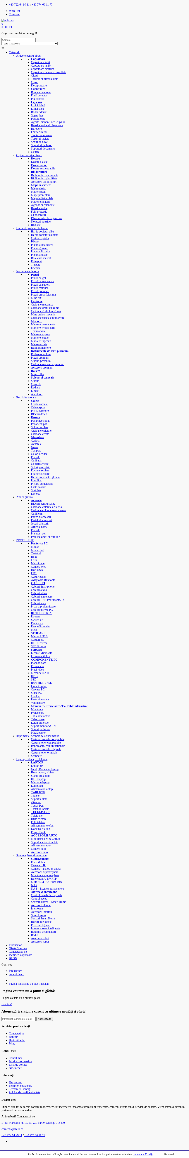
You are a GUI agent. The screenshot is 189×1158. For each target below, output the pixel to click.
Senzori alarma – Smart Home (48, 901)
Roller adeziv (39, 112)
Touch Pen (37, 805)
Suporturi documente (43, 148)
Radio (34, 935)
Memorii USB (39, 636)
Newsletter (15, 1068)
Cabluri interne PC (42, 609)
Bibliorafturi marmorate (44, 175)
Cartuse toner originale (44, 752)
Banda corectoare (41, 92)
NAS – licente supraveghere (47, 888)
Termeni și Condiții (143, 1154)
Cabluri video (39, 593)
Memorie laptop (40, 782)
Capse (34, 82)
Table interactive (40, 716)
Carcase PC (38, 689)
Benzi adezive (39, 208)
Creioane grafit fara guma (46, 311)
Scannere (36, 755)
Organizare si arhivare (29, 155)
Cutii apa (36, 460)
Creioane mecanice (42, 304)
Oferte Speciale (18, 948)
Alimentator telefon (42, 825)
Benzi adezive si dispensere (47, 125)
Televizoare (37, 719)
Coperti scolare (40, 463)
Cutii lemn (37, 513)
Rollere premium (41, 354)
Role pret (36, 261)
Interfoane (37, 908)
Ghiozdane (37, 437)
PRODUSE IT (25, 540)
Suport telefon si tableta (44, 842)
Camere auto (38, 848)
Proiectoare (37, 712)
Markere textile (40, 337)
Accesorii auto (39, 852)
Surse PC (36, 692)
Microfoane (37, 563)
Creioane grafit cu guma (45, 307)
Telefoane (36, 815)
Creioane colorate (41, 430)
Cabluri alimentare (41, 596)
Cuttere (35, 151)
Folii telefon (38, 822)
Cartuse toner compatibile (46, 742)
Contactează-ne (18, 951)
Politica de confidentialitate (24, 1092)
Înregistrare (15, 970)
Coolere (35, 696)
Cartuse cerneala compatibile (47, 739)
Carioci (35, 440)
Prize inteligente (40, 925)
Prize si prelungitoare (43, 606)
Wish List (14, 10)
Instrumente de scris (27, 271)
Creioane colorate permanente (48, 510)
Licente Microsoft (41, 652)
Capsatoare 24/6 (40, 62)
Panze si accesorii (41, 516)
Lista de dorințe (18, 1064)
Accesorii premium (42, 367)
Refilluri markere (41, 347)
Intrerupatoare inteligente (45, 928)
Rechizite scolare (26, 397)
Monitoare (37, 709)
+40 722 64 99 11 (19, 4)
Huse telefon (38, 818)
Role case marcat (41, 258)
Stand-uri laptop (40, 775)
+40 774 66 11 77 (42, 4)
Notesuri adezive (41, 221)
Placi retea (37, 623)
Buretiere (36, 128)
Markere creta (39, 344)
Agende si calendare (43, 204)
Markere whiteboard (43, 327)
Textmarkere (38, 331)
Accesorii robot (40, 941)
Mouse (35, 546)
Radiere (35, 387)
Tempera (36, 450)
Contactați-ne (16, 1033)
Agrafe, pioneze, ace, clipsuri (48, 122)
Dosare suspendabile (43, 168)
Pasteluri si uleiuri (41, 520)
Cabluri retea (38, 603)
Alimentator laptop (42, 789)
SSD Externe (38, 646)
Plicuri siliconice (40, 251)
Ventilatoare (38, 702)
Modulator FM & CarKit (45, 838)
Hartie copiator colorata (44, 234)
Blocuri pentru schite (43, 503)
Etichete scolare (40, 470)
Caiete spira (38, 407)
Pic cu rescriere (40, 410)
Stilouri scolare (39, 427)
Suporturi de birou (41, 145)
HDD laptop (38, 779)
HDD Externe (39, 643)
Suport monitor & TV (43, 726)
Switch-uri (37, 619)
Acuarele (36, 443)
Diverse (35, 493)
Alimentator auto (41, 845)
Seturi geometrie (40, 467)
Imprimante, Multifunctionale (48, 745)
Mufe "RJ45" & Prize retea (47, 881)
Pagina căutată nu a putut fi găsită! (29, 983)
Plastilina (36, 480)
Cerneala (36, 384)
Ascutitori (36, 394)
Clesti (34, 75)
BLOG (13, 958)
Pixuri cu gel (38, 277)
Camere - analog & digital (46, 868)
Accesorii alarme (41, 905)
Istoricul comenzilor (20, 1061)
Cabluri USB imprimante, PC (48, 599)
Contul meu (16, 1058)
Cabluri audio (39, 589)
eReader (36, 802)
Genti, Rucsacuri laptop (45, 769)
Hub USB (37, 570)
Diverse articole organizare (46, 218)
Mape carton (38, 191)
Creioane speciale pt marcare (47, 317)
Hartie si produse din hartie (32, 228)
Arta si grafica (24, 497)
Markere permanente (43, 324)
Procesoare (37, 666)
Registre (36, 224)
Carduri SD (37, 639)
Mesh (34, 629)
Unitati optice (39, 686)
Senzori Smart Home (43, 918)
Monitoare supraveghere (45, 875)
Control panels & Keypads (46, 895)
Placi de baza (38, 662)
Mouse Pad (37, 550)
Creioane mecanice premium (47, 364)
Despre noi (15, 1082)
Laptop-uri (37, 765)
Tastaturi (36, 553)
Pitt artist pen (38, 533)
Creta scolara (38, 487)
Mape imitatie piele (42, 198)
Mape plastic (38, 188)
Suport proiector (40, 729)
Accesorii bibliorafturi (43, 181)
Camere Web (38, 566)
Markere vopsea (40, 334)
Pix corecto (37, 98)
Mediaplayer (38, 732)
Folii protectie (39, 211)
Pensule (35, 457)
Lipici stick (37, 108)
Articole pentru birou (28, 55)
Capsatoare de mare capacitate (48, 72)
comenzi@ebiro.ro (12, 1129)
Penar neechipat (40, 420)
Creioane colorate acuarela (46, 506)
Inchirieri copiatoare (20, 954)
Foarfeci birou (39, 131)
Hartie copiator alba (42, 231)
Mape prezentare (40, 195)
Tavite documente (41, 135)
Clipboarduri (38, 214)
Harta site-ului (17, 1040)
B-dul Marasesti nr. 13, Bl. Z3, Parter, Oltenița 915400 (33, 1122)
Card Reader (38, 576)
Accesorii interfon (41, 911)
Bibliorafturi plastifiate (44, 178)
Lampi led (37, 785)
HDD (34, 676)
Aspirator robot (40, 938)
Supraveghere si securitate (31, 855)
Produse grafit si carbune (45, 536)
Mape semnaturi (40, 201)
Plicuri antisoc (39, 254)
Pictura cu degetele (42, 483)
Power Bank (38, 832)
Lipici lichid (38, 105)
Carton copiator (40, 238)
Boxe (34, 556)
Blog (12, 1043)
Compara (14, 14)
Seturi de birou (39, 141)
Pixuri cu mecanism (42, 281)
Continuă (6, 1004)
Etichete (35, 268)
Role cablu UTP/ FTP (44, 878)
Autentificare (16, 974)
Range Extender (40, 626)
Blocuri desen (39, 414)
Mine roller (37, 374)
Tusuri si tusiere (40, 138)
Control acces (39, 898)
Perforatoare (38, 118)
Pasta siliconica (40, 699)
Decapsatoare (39, 85)
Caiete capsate (39, 404)
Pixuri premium (40, 291)
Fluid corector (39, 95)
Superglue (37, 115)
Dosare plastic (39, 161)
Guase (34, 447)
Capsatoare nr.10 (41, 65)
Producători (15, 945)
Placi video (37, 669)
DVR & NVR (39, 862)
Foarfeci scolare (40, 473)
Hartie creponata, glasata (45, 477)
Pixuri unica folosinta (43, 294)
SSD (34, 679)
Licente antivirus (40, 656)
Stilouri (35, 380)
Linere (35, 390)
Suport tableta (39, 799)
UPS (34, 573)
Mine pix (36, 297)
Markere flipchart (41, 341)
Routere (35, 616)
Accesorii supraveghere (44, 872)
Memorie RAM (40, 672)
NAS (34, 885)
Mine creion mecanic (43, 314)
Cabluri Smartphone (42, 586)
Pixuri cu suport (40, 284)
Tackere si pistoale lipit (44, 78)
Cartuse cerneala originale (46, 749)
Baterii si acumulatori (43, 931)
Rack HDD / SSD (41, 682)
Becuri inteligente (41, 921)
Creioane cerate (40, 433)
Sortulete (36, 490)
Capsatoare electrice (42, 68)
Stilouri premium (41, 360)
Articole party (39, 526)
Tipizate (35, 264)
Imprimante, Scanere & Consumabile (37, 735)
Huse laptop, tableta (42, 772)
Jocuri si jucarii (40, 523)
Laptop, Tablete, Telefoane (31, 759)
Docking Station (40, 828)
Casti (34, 560)
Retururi (13, 1036)
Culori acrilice (39, 453)
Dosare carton (39, 165)
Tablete (35, 795)
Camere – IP (38, 865)
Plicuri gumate (39, 248)
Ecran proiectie (40, 722)
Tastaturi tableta (40, 808)
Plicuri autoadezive (42, 244)
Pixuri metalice (39, 287)
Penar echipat (39, 424)
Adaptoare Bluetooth (43, 579)
